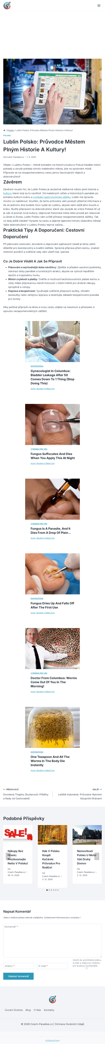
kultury (7, 193)
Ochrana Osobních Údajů (69, 1024)
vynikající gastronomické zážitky (52, 197)
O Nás (37, 1010)
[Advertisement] (52, 31)
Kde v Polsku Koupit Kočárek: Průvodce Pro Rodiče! (51, 859)
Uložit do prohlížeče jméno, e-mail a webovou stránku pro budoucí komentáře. (87, 963)
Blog (28, 1010)
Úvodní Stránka (14, 1010)
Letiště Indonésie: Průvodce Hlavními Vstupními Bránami (80, 794)
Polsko (7, 136)
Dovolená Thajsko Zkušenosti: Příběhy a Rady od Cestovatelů (25, 794)
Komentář (11, 926)
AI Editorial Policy (52, 1040)
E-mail (43, 966)
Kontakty (49, 1010)
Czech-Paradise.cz (15, 157)
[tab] (47, 890)
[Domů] (4, 130)
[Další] (96, 856)
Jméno (9, 966)
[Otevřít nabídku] (99, 5)
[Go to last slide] (8, 856)
